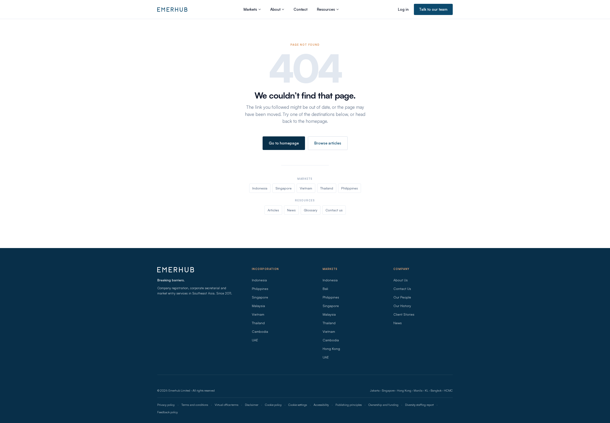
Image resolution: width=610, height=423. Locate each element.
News (291, 210)
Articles (273, 210)
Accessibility (321, 405)
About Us (400, 280)
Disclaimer (251, 405)
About (275, 9)
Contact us (334, 210)
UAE (255, 340)
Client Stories (403, 314)
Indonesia (259, 188)
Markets (250, 9)
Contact (300, 9)
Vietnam (306, 188)
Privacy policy (166, 405)
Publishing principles (349, 405)
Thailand (326, 188)
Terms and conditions (194, 405)
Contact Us (402, 289)
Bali (325, 289)
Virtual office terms (226, 405)
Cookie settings (297, 405)
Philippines (349, 188)
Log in (403, 9)
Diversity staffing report (419, 405)
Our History (402, 306)
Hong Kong (331, 349)
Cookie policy (273, 405)
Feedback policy (167, 412)
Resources (326, 9)
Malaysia (258, 306)
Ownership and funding (383, 405)
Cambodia (260, 331)
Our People (402, 297)
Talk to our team (433, 9)
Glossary (310, 210)
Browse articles (327, 143)
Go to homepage (284, 143)
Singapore (283, 188)
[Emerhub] (172, 9)
